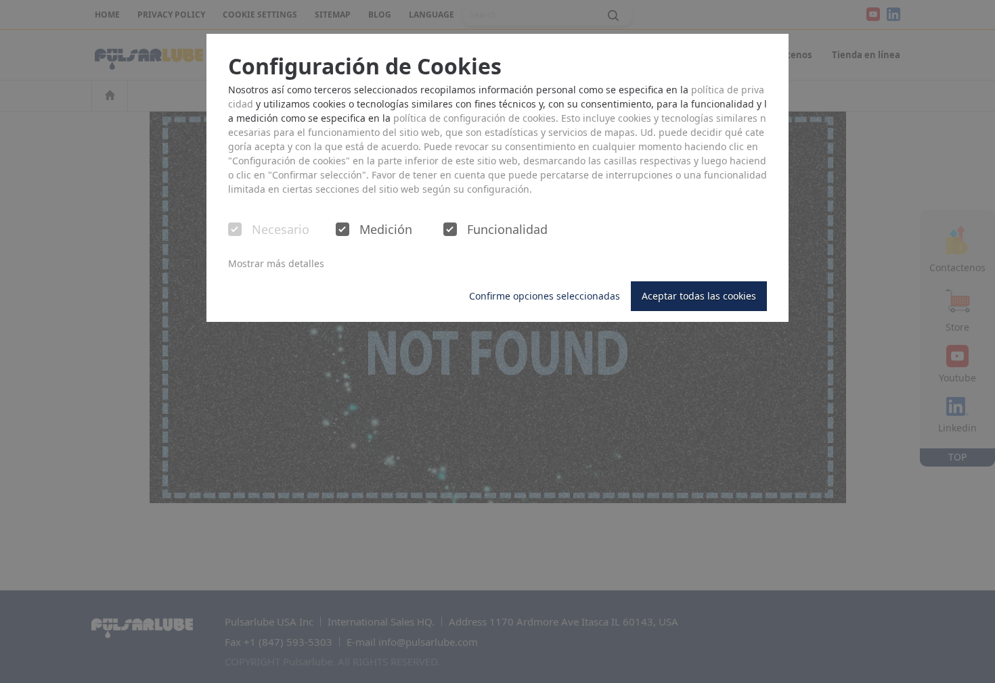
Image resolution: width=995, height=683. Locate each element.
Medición (385, 229)
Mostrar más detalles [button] (276, 263)
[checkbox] (235, 229)
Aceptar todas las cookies (699, 295)
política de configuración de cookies (474, 118)
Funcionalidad (507, 229)
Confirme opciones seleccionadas (544, 295)
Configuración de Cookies (365, 66)
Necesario (280, 229)
